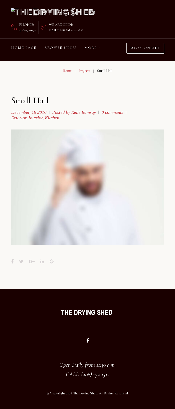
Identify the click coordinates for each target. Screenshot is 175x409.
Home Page (23, 47)
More (91, 47)
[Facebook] (87, 340)
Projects (84, 71)
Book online (145, 48)
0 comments (112, 112)
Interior (35, 117)
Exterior (18, 117)
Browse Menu (60, 47)
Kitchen (52, 117)
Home (67, 71)
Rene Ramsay (83, 112)
